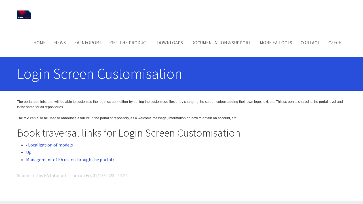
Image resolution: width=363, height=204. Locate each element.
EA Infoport (88, 42)
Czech (335, 42)
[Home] (26, 14)
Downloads (170, 42)
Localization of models (49, 145)
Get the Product (129, 42)
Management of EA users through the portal (70, 159)
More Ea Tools (276, 42)
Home (39, 42)
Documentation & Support (221, 42)
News (60, 42)
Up (28, 152)
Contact (310, 42)
